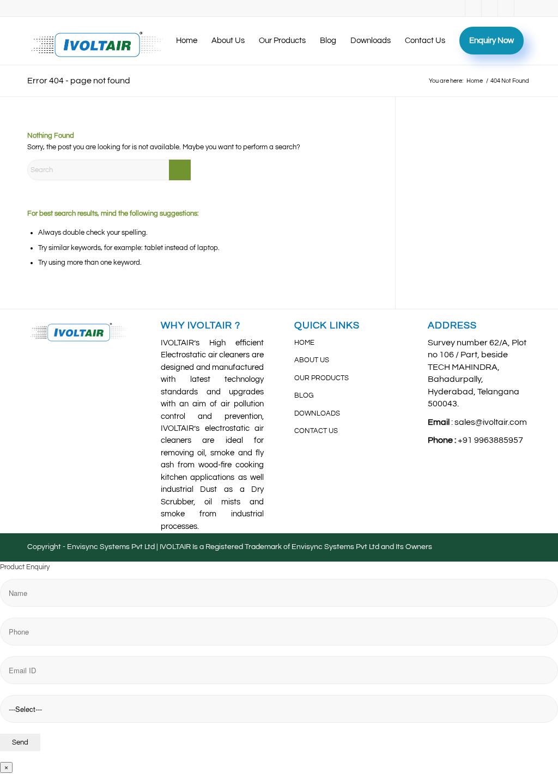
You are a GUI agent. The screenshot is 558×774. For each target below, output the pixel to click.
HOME (304, 342)
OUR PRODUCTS (321, 378)
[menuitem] (186, 41)
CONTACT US (316, 431)
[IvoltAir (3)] (97, 41)
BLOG (303, 395)
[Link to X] (522, 8)
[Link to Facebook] (457, 8)
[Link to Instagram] (506, 8)
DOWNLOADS (317, 413)
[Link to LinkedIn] (490, 8)
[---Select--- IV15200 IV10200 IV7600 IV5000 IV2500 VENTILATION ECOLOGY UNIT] (279, 665)
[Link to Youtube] (473, 8)
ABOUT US (311, 360)
